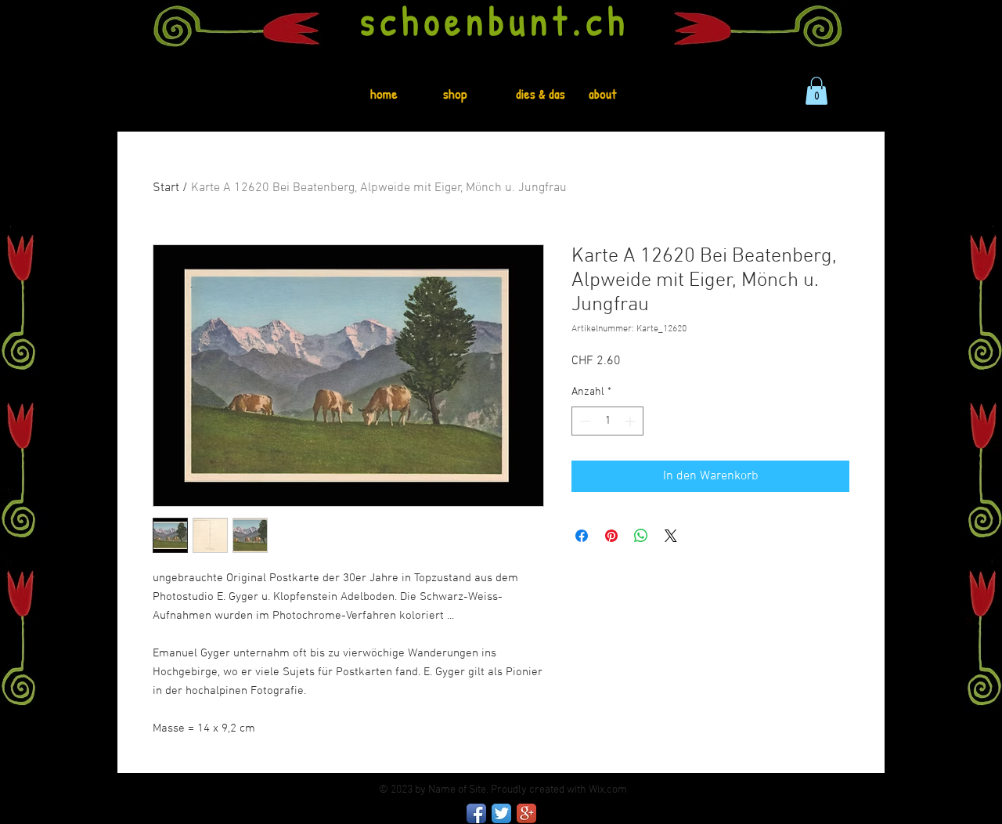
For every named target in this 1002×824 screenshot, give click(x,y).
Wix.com (608, 790)
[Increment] (631, 421)
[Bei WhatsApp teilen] (641, 535)
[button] (816, 91)
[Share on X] (670, 535)
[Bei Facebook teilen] (581, 535)
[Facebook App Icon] (476, 813)
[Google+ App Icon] (526, 813)
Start (166, 188)
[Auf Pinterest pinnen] (611, 535)
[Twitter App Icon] (501, 813)
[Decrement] (583, 421)
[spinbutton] (607, 421)
